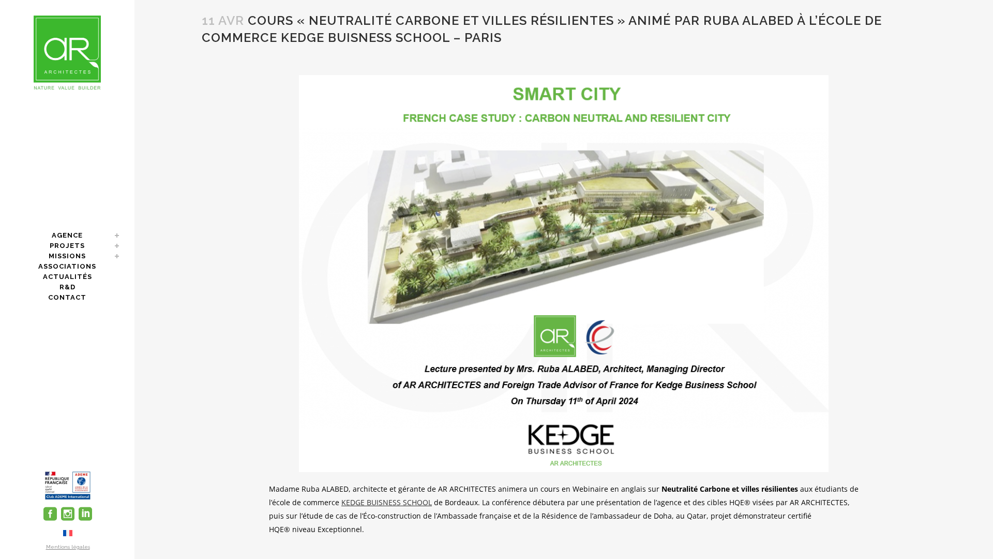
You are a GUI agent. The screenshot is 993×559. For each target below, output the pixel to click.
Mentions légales (68, 547)
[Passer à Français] (68, 532)
